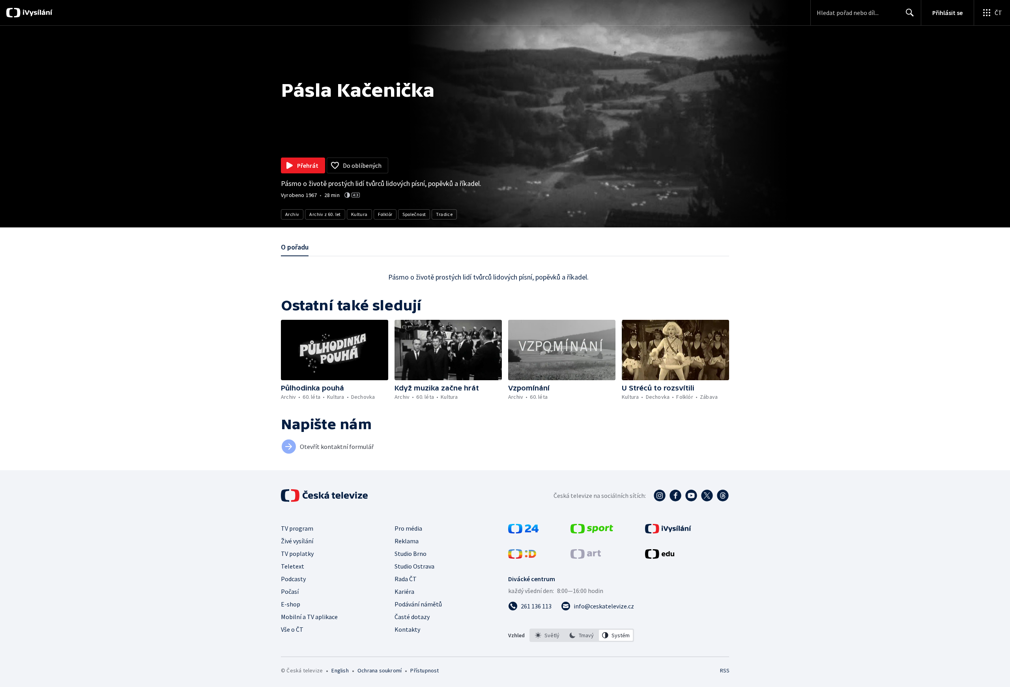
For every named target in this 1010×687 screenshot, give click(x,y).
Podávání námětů (418, 604)
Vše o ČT (292, 629)
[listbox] (581, 635)
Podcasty (293, 579)
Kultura (359, 214)
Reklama (407, 541)
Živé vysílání (297, 541)
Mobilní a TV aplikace (309, 617)
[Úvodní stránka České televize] (325, 495)
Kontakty (407, 629)
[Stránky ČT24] (523, 531)
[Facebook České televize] (675, 495)
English (339, 670)
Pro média (408, 528)
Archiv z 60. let (324, 214)
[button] (334, 350)
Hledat (910, 13)
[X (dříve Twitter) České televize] (707, 495)
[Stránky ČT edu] (659, 556)
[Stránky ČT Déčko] (522, 556)
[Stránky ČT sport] (591, 531)
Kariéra (404, 591)
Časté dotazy (412, 617)
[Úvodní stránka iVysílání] (36, 12)
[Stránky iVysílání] (668, 531)
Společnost (414, 214)
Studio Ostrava (414, 566)
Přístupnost (424, 670)
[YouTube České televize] (691, 495)
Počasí (290, 591)
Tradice (444, 214)
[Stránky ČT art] (585, 556)
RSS (724, 670)
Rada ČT (406, 579)
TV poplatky (297, 553)
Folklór (385, 214)
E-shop (290, 604)
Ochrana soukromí (379, 670)
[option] (547, 635)
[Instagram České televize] (659, 495)
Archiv (292, 214)
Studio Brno (410, 553)
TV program (297, 528)
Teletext (292, 566)
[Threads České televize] (722, 495)
